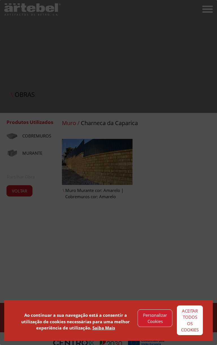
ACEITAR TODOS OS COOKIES (190, 320)
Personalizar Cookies (155, 318)
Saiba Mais (103, 328)
